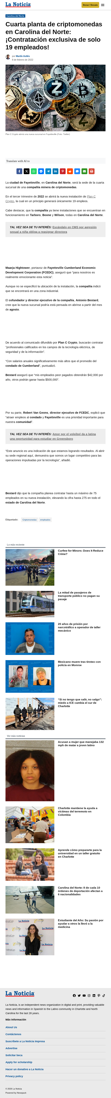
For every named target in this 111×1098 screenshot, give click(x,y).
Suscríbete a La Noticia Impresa (25, 1041)
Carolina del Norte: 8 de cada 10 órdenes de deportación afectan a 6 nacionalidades (80, 891)
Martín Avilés (23, 56)
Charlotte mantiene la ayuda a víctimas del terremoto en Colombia (77, 811)
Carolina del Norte (15, 16)
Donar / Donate (90, 5)
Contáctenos (13, 1034)
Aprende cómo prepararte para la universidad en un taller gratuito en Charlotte (80, 853)
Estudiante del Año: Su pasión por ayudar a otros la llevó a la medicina (80, 923)
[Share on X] (26, 171)
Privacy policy (14, 1076)
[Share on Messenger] (41, 171)
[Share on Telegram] (48, 171)
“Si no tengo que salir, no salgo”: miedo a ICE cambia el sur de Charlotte (80, 703)
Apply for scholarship (18, 1062)
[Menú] (103, 5)
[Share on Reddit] (70, 171)
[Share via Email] (84, 171)
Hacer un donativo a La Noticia (24, 1069)
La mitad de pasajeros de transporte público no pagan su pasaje (79, 596)
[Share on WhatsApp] (34, 171)
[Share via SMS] (77, 171)
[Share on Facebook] (19, 171)
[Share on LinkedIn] (55, 171)
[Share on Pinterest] (63, 171)
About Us (11, 1027)
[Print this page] (92, 171)
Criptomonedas (30, 520)
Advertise (11, 1048)
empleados (45, 520)
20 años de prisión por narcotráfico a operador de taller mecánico (79, 627)
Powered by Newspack (15, 1093)
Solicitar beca (13, 1055)
